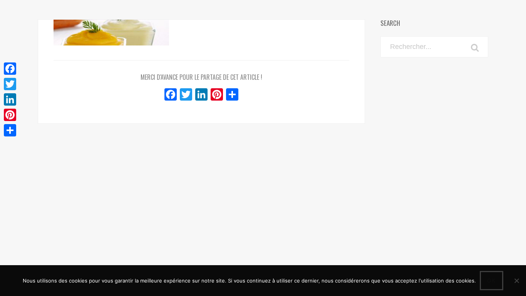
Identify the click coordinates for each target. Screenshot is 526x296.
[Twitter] (10, 84)
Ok (491, 280)
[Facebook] (10, 68)
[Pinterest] (10, 115)
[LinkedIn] (10, 99)
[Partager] (10, 130)
